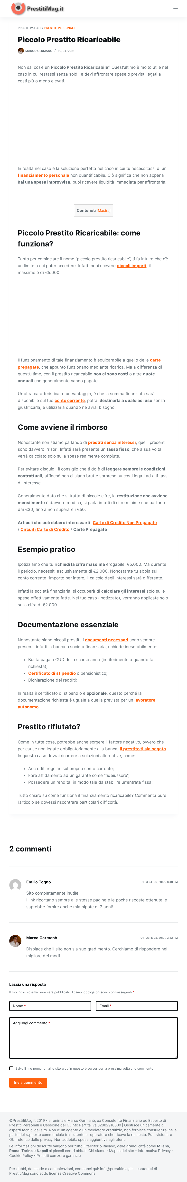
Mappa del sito (121, 1150)
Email (106, 1006)
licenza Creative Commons (72, 1173)
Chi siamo (96, 1150)
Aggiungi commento (31, 1023)
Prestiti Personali (59, 28)
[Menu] (175, 8)
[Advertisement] (93, 124)
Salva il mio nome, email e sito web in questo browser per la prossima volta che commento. (85, 1068)
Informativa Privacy (154, 1150)
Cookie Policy (21, 1155)
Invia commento (28, 1082)
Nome (19, 1006)
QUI (12, 1139)
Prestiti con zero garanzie (59, 1155)
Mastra (103, 210)
